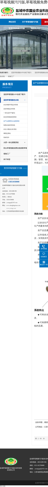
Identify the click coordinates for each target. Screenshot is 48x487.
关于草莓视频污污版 (30, 22)
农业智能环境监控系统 (10, 105)
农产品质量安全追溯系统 (11, 121)
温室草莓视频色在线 (11, 100)
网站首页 (12, 22)
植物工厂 (11, 76)
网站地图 (2, 486)
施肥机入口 (35, 28)
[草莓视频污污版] (11, 460)
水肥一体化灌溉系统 (11, 142)
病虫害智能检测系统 (10, 117)
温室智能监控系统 (9, 109)
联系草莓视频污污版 (17, 28)
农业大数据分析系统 (10, 129)
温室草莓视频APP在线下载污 (21, 72)
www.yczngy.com (11, 208)
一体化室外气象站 (9, 113)
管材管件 (6, 137)
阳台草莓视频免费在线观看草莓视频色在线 (15, 149)
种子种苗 (7, 159)
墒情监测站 (7, 133)
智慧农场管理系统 (9, 125)
